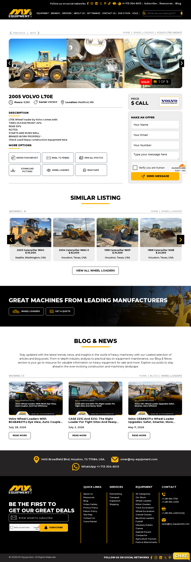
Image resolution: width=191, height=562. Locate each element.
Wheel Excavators (145, 511)
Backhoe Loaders (145, 518)
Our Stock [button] (124, 13)
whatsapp (93, 170)
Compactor (141, 535)
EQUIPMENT (43, 13)
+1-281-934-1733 (170, 498)
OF (163, 82)
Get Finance (93, 13)
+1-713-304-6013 (131, 3)
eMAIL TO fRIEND (60, 158)
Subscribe (150, 3)
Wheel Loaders (143, 32)
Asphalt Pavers (143, 532)
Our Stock (141, 497)
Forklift (139, 521)
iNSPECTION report (27, 158)
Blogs (154, 375)
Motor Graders (143, 504)
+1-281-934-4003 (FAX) (172, 513)
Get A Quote (62, 311)
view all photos (93, 158)
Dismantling (115, 494)
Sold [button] (135, 13)
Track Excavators (145, 507)
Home (126, 32)
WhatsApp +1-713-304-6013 (100, 466)
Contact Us (89, 518)
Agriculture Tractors (146, 539)
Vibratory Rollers (144, 525)
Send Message (157, 176)
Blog (178, 3)
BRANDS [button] (55, 13)
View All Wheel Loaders (95, 270)
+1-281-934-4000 (170, 502)
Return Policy (90, 511)
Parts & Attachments (146, 542)
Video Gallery (90, 504)
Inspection (114, 500)
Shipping (114, 504)
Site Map (87, 514)
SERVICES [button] (67, 13)
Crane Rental (90, 521)
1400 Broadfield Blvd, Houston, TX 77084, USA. (73, 459)
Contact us (109, 13)
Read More (20, 435)
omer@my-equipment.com (138, 459)
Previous (19, 33)
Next (33, 33)
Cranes (139, 528)
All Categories (143, 494)
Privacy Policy (90, 507)
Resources (166, 3)
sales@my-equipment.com (172, 524)
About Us (79, 13)
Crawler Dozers (143, 514)
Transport (114, 497)
